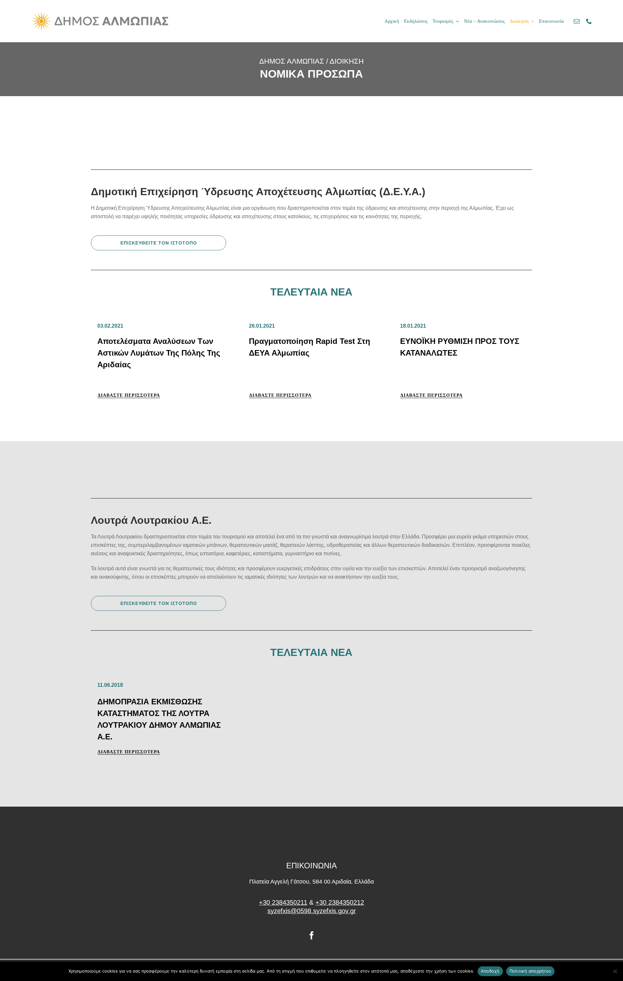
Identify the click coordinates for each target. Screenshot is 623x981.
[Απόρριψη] (615, 971)
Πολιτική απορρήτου (530, 971)
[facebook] (312, 935)
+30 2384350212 (339, 902)
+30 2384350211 (283, 902)
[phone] (589, 21)
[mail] (577, 21)
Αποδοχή (490, 971)
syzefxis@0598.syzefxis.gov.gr (311, 910)
